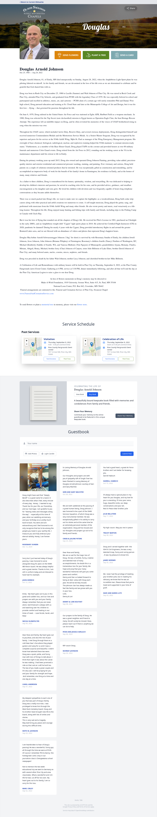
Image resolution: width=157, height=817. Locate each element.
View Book (80, 394)
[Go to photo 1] (35, 489)
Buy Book (92, 394)
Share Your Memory (125, 416)
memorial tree (47, 304)
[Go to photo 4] (39, 489)
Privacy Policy (72, 807)
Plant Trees (67, 359)
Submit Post (127, 454)
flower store (82, 304)
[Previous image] (22, 477)
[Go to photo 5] (40, 489)
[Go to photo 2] (36, 489)
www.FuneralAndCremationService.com (37, 293)
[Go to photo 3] (38, 489)
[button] (32, 344)
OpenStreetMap (81, 810)
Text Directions (51, 359)
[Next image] (54, 477)
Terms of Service (84, 807)
